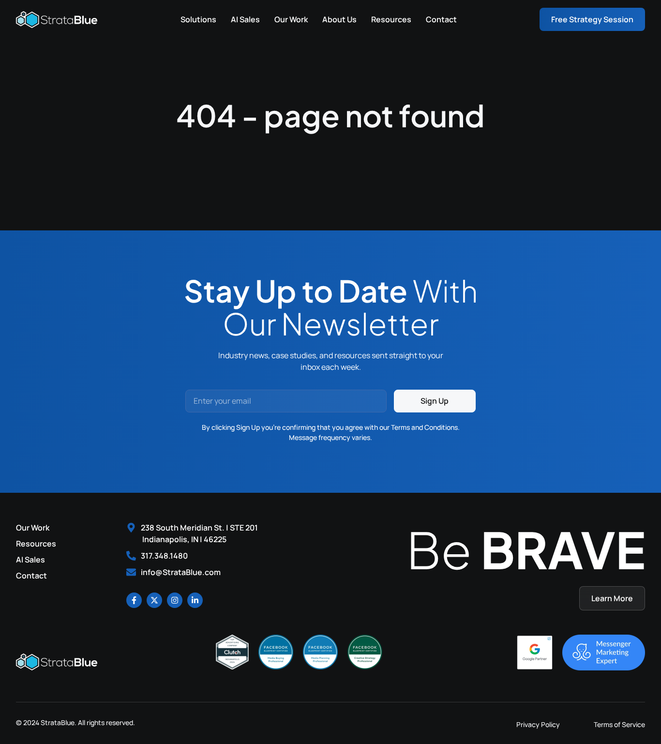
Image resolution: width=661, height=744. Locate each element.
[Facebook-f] (134, 600)
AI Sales (245, 19)
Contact (441, 19)
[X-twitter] (154, 600)
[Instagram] (174, 600)
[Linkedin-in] (195, 600)
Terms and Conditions (424, 427)
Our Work (291, 19)
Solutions (198, 19)
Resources (391, 19)
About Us (339, 19)
